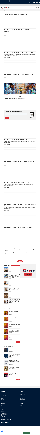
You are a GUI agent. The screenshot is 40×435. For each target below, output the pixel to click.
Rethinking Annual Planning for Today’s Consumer (14, 368)
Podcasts (10, 314)
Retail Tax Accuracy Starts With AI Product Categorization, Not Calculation (15, 97)
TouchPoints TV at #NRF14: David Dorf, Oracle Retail (18, 227)
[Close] (38, 428)
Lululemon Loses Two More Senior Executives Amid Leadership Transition (14, 294)
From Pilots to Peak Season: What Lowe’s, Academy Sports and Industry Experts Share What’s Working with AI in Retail (14, 282)
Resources (10, 351)
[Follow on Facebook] (33, 2)
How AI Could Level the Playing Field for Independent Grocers (14, 331)
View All (17, 342)
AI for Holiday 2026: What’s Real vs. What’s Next (14, 349)
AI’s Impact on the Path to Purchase (13, 374)
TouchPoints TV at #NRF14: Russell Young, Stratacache (19, 161)
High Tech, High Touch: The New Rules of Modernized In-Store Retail (14, 355)
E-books (2, 409)
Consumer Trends (22, 394)
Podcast (2, 398)
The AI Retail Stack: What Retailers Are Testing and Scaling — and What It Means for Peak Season (14, 362)
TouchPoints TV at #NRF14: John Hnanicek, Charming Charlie (19, 249)
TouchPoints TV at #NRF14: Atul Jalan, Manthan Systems (19, 140)
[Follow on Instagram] (37, 2)
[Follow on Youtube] (39, 2)
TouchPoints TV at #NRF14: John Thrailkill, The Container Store (20, 205)
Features (2, 394)
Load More (20, 261)
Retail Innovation (22, 398)
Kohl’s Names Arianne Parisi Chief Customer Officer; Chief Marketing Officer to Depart (13, 288)
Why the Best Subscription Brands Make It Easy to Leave (14, 325)
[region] (20, 430)
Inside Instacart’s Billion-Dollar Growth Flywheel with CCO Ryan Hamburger (14, 336)
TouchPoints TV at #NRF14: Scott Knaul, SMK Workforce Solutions (19, 30)
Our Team (21, 405)
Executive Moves (22, 395)
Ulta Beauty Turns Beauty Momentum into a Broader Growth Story (13, 268)
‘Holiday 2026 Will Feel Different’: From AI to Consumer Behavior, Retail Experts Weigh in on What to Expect (14, 301)
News (5, 57)
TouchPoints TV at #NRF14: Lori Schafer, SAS (16, 183)
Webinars (2, 405)
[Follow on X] (36, 2)
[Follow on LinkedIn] (34, 2)
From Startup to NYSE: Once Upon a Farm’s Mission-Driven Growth (14, 312)
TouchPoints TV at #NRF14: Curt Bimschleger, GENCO (19, 53)
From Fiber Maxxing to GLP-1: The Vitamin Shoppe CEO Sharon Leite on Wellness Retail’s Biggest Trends (14, 318)
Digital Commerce (22, 399)
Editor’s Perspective (3, 395)
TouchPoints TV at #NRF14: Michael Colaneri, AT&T (18, 74)
